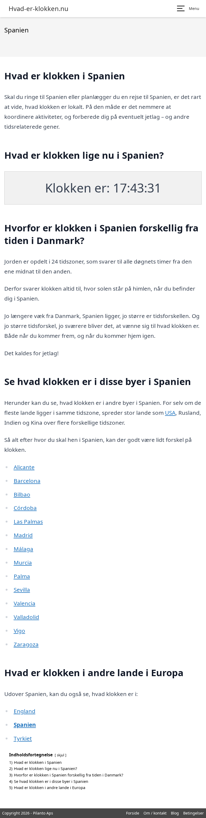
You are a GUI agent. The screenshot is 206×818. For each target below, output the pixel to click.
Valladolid (26, 617)
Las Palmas (28, 521)
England (24, 711)
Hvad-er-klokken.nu (38, 8)
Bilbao (22, 494)
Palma (22, 576)
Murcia (23, 562)
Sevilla (22, 589)
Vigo (19, 630)
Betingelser (193, 813)
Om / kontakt (155, 813)
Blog (175, 813)
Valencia (24, 603)
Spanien (25, 724)
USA (170, 412)
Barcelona (27, 480)
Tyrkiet (23, 738)
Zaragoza (26, 644)
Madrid (23, 535)
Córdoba (25, 508)
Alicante (24, 467)
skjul (60, 755)
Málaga (23, 549)
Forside (132, 813)
